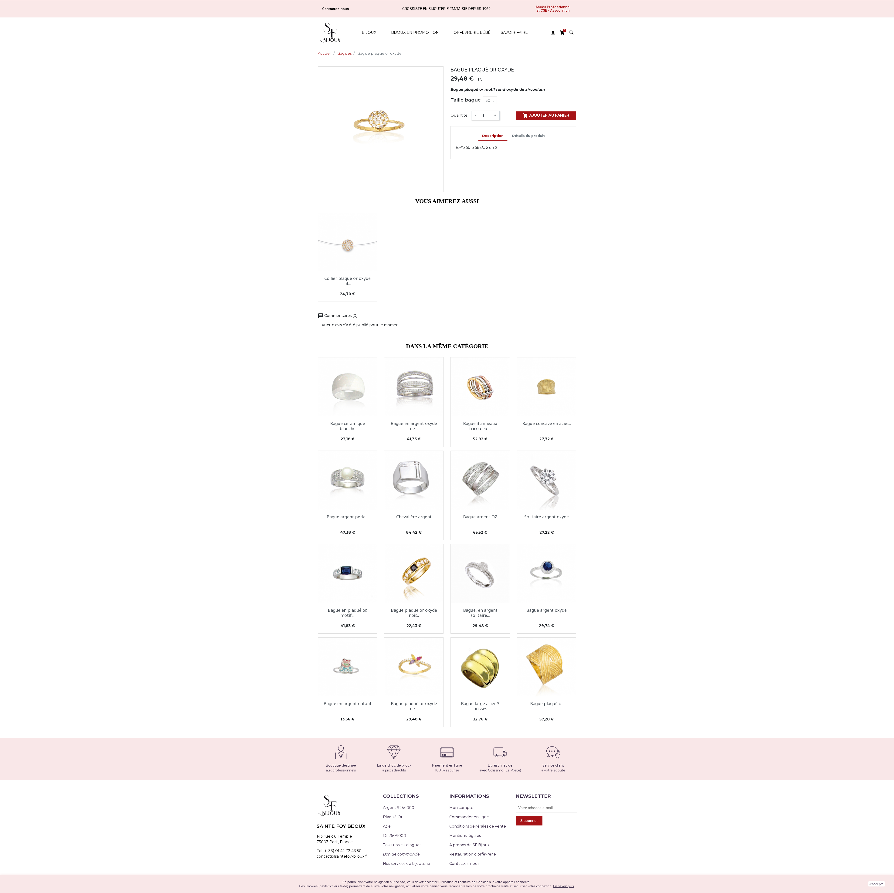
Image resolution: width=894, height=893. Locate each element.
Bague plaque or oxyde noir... (414, 612)
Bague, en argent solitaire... (480, 612)
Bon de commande (401, 854)
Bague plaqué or (546, 703)
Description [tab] (493, 136)
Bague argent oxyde (546, 610)
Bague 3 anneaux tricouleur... (480, 426)
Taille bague (465, 100)
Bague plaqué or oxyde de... (414, 706)
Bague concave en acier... (546, 423)
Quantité (458, 115)
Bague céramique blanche (347, 426)
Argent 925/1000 (398, 807)
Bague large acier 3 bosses (480, 706)
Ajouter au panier (546, 115)
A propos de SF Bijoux (469, 845)
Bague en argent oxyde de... (414, 426)
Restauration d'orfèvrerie (472, 854)
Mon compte (461, 807)
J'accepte (877, 884)
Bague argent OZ (480, 517)
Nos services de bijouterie (406, 863)
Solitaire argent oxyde (546, 517)
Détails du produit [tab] (528, 136)
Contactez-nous (464, 863)
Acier (387, 826)
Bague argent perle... (347, 517)
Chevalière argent (414, 517)
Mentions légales (465, 835)
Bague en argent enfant (348, 703)
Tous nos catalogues (402, 845)
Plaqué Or (393, 817)
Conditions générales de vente (477, 826)
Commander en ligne (469, 817)
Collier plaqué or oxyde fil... (347, 280)
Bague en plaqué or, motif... (347, 612)
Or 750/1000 (394, 835)
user (553, 32)
